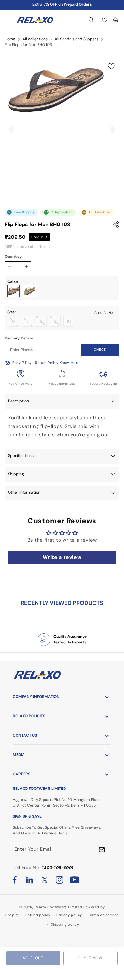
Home (10, 38)
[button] (8, 20)
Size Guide (104, 312)
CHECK (100, 349)
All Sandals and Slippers (76, 38)
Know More (69, 362)
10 (70, 322)
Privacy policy (69, 915)
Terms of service (103, 915)
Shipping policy (65, 924)
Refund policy (38, 915)
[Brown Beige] (13, 291)
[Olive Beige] (29, 291)
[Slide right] (112, 129)
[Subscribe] (101, 849)
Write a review (62, 557)
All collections (35, 38)
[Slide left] (12, 129)
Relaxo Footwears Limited (58, 907)
